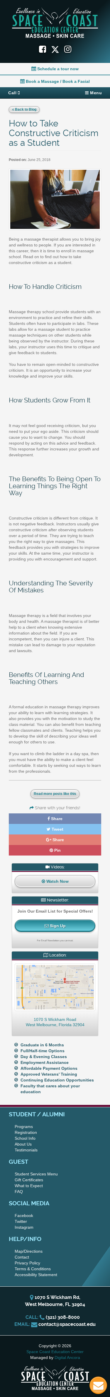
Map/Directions (29, 1251)
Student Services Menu (36, 1174)
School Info (25, 1138)
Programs (24, 1126)
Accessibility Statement (36, 1274)
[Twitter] (57, 49)
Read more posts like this (55, 794)
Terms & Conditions (33, 1268)
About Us (23, 1144)
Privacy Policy (27, 1263)
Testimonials (26, 1150)
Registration (26, 1132)
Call (13, 92)
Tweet (56, 829)
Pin (57, 850)
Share (56, 818)
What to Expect (29, 1185)
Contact (22, 1257)
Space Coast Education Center (55, 1351)
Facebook (24, 1215)
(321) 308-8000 (63, 1317)
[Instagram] (67, 49)
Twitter (21, 1221)
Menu (95, 92)
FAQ (19, 1191)
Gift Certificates (29, 1179)
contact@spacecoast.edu (67, 1324)
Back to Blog (25, 109)
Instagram (24, 1227)
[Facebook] (42, 49)
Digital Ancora (67, 1357)
